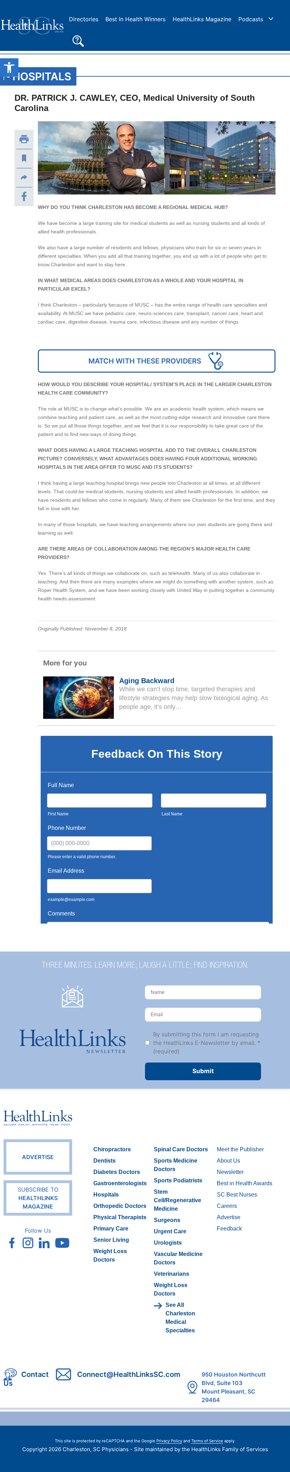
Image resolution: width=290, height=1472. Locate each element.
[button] (78, 40)
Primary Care (110, 1229)
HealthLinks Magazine (202, 19)
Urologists (168, 1243)
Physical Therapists (119, 1217)
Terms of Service (207, 1440)
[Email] (24, 177)
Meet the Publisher (240, 1149)
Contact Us (26, 1378)
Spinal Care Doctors (181, 1149)
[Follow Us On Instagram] (28, 1243)
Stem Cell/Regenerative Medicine (177, 1200)
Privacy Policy (169, 1440)
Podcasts (250, 19)
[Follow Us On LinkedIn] (44, 1243)
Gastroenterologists (120, 1183)
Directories (83, 19)
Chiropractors (112, 1149)
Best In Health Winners (135, 19)
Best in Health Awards (244, 1183)
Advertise (38, 1156)
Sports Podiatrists (178, 1180)
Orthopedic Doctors (119, 1206)
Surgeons (167, 1220)
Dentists (104, 1161)
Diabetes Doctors (116, 1172)
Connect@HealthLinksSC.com (128, 1374)
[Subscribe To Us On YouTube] (62, 1243)
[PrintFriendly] (24, 139)
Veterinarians (171, 1274)
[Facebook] (24, 196)
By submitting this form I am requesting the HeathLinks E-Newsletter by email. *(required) (206, 1043)
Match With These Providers (144, 361)
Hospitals (41, 76)
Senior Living (111, 1240)
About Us (228, 1161)
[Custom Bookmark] (24, 158)
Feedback (229, 1229)
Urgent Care (170, 1231)
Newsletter (230, 1172)
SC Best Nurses (237, 1195)
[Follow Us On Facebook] (11, 1243)
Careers (227, 1206)
